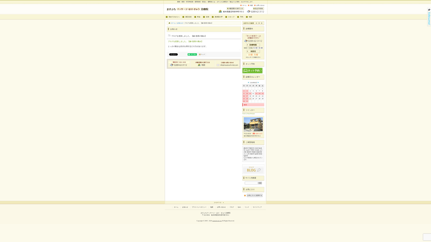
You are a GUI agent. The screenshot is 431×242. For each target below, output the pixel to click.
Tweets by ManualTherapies (248, 113)
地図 (251, 5)
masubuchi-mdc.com (217, 220)
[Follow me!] (429, 25)
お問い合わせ (260, 5)
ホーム (244, 5)
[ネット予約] (253, 70)
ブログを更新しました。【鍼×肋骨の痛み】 (185, 41)
